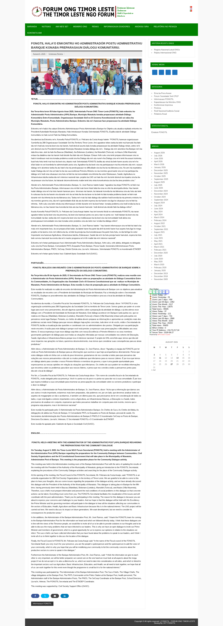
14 (177, 358)
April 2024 (158, 214)
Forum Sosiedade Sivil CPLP (166, 96)
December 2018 (161, 276)
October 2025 (160, 176)
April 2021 (158, 244)
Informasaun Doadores (117, 26)
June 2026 (158, 158)
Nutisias (46, 26)
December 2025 (161, 170)
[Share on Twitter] (45, 596)
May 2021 (158, 241)
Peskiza (157, 108)
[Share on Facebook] (35, 596)
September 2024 (161, 200)
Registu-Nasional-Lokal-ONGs (167, 50)
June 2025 (158, 188)
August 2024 (159, 203)
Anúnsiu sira (142, 26)
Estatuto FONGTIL (159, 132)
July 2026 (158, 155)
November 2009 (161, 279)
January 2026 (160, 167)
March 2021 (159, 247)
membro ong (80, 26)
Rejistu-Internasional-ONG (165, 53)
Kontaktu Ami (34, 33)
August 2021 (159, 232)
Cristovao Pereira (56, 54)
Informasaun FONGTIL (42, 604)
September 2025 (161, 179)
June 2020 (158, 259)
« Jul (153, 370)
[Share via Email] (55, 596)
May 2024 (158, 211)
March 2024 (159, 217)
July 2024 (158, 205)
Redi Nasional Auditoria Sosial (166, 111)
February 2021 (160, 250)
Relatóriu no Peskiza (165, 26)
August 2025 (159, 182)
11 (160, 358)
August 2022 (159, 223)
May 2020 (158, 261)
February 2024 (160, 220)
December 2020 (161, 253)
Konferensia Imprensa (163, 105)
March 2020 (159, 264)
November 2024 (161, 194)
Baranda (32, 26)
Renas (95, 26)
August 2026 (159, 153)
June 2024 (158, 208)
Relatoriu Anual (160, 114)
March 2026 (159, 164)
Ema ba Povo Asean (162, 93)
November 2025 (161, 173)
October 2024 (160, 197)
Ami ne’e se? (62, 26)
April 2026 (158, 161)
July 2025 (158, 185)
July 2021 (158, 235)
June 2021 (158, 238)
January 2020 (160, 270)
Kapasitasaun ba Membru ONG (167, 102)
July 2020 (158, 256)
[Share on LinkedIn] (65, 596)
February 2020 (160, 267)
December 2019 (161, 273)
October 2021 (160, 226)
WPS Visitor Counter (164, 334)
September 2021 (161, 229)
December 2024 (161, 191)
